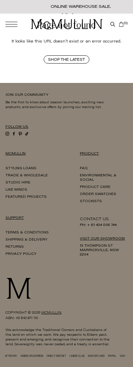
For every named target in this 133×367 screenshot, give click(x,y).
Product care (95, 187)
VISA (122, 356)
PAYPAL (112, 356)
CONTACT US (94, 219)
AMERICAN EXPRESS (31, 356)
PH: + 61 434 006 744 (98, 225)
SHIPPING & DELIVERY (26, 240)
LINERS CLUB (77, 356)
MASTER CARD (96, 356)
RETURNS (14, 247)
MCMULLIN (51, 313)
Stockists (91, 201)
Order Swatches (98, 194)
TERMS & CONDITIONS (27, 232)
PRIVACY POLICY (20, 254)
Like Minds (16, 190)
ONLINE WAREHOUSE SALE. (80, 7)
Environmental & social (98, 178)
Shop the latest (66, 60)
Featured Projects (26, 197)
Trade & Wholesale (26, 175)
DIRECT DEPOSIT (56, 356)
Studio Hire (17, 183)
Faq (84, 168)
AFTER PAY (11, 356)
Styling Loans (20, 168)
